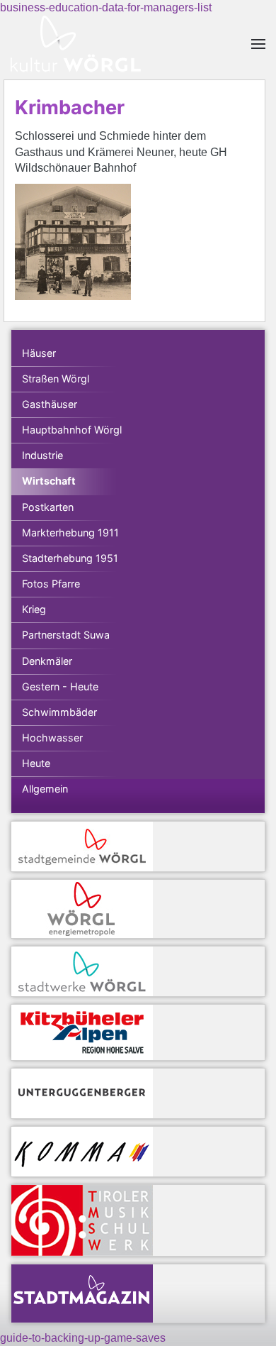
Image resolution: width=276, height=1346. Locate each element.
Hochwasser (52, 738)
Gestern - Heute (60, 686)
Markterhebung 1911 (70, 532)
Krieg (34, 609)
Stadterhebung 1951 (70, 558)
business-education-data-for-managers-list (106, 7)
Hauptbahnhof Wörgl (72, 430)
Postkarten (48, 507)
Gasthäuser (49, 404)
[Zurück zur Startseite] (76, 44)
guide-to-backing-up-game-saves (83, 1338)
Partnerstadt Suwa (66, 635)
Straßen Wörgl (55, 379)
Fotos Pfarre (51, 584)
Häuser (39, 353)
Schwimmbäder (59, 712)
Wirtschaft (49, 481)
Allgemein (45, 789)
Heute (36, 763)
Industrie (42, 455)
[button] (258, 44)
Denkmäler (47, 661)
